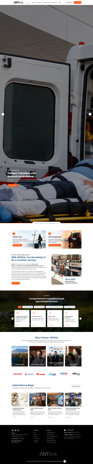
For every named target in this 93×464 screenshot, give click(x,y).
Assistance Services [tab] (69, 436)
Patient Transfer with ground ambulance (70, 447)
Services (39, 2)
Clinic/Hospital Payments (20, 447)
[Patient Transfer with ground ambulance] (66, 443)
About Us (34, 2)
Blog (60, 2)
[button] (90, 179)
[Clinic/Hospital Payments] (17, 443)
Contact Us (77, 2)
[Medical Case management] (34, 443)
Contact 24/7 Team (26, 186)
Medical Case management (35, 447)
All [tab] (19, 436)
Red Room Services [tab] (27, 436)
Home (28, 2)
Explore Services (12, 186)
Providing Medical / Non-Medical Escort (53, 447)
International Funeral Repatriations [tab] (54, 436)
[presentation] (13, 448)
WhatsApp (69, 2)
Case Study (54, 2)
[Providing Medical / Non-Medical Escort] (50, 443)
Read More (18, 455)
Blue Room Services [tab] (39, 436)
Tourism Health (46, 2)
